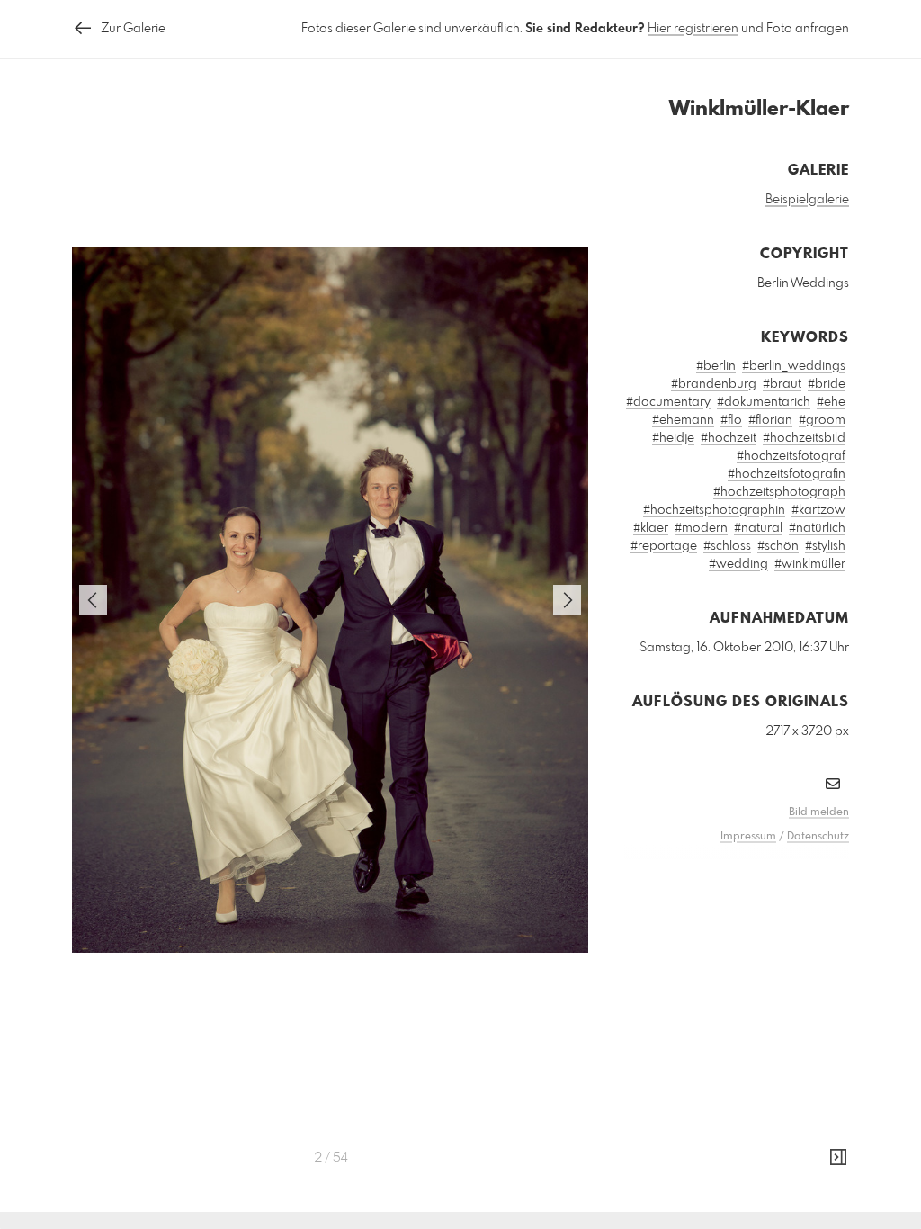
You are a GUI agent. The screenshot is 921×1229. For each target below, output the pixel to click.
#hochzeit (728, 438)
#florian (770, 420)
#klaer (650, 528)
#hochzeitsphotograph (779, 492)
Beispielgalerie (807, 199)
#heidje (673, 438)
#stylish (825, 546)
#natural (758, 528)
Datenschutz (818, 836)
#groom (822, 420)
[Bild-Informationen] (838, 1158)
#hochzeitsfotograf (791, 456)
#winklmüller (809, 564)
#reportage (663, 546)
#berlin (716, 366)
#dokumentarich (763, 402)
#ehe (831, 402)
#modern (701, 528)
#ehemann (683, 420)
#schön (778, 546)
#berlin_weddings (793, 366)
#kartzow (818, 510)
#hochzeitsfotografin (786, 474)
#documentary (668, 402)
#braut (782, 384)
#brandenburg (713, 384)
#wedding (738, 564)
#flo (731, 420)
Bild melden (819, 812)
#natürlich (817, 528)
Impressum (748, 836)
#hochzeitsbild (804, 438)
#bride (826, 384)
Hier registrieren (693, 28)
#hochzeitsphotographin (714, 510)
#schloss (727, 546)
